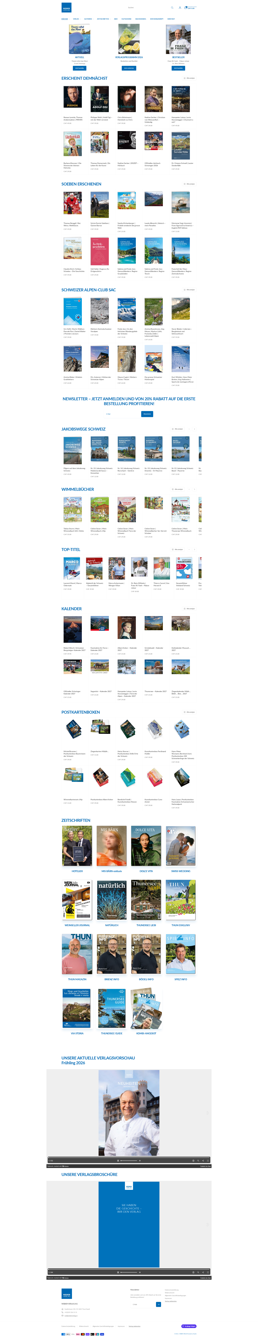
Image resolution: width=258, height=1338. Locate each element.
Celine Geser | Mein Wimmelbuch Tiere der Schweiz (127, 530)
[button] (190, 7)
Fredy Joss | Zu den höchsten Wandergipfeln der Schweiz (127, 331)
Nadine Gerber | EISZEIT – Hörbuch (128, 164)
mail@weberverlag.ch (71, 1315)
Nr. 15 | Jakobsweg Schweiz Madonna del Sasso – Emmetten (101, 470)
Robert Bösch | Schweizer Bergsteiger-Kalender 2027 (74, 649)
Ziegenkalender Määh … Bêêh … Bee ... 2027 (181, 692)
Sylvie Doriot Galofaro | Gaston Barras (100, 224)
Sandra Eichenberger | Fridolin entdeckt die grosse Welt (129, 225)
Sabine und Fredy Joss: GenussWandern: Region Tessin (154, 271)
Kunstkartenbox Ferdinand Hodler (155, 752)
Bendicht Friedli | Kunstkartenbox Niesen (127, 800)
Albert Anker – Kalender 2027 (127, 649)
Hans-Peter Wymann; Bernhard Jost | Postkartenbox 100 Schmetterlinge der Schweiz (183, 754)
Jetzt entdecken (129, 68)
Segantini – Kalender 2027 (101, 691)
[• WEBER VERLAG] (66, 1298)
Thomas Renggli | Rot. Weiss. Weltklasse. (72, 224)
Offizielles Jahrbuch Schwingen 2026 (152, 164)
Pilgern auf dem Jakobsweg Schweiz (74, 469)
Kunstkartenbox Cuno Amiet (153, 800)
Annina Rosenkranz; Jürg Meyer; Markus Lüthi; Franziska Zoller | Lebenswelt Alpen (154, 332)
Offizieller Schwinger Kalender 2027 (72, 692)
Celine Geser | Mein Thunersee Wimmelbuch (181, 529)
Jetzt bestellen (79, 68)
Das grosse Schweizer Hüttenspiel (153, 378)
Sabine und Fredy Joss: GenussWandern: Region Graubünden (127, 271)
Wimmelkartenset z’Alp (73, 799)
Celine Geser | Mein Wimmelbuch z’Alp (98, 529)
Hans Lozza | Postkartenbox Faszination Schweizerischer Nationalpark (183, 801)
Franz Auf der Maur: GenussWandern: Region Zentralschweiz (181, 271)
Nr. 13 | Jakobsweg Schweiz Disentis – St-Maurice (155, 469)
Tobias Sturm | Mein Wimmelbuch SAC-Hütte (74, 529)
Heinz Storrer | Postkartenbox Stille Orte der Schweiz (128, 753)
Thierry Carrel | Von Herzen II (161, 584)
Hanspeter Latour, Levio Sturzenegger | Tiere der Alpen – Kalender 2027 (127, 693)
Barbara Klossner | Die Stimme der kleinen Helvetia (72, 165)
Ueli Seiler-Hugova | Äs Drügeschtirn (100, 270)
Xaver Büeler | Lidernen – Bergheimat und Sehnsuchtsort (182, 331)
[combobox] (150, 7)
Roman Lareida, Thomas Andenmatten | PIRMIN (73, 118)
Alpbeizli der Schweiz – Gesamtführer (94, 584)
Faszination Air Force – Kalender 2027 (100, 649)
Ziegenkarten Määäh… (100, 751)
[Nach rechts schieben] (194, 429)
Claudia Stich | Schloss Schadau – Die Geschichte (74, 270)
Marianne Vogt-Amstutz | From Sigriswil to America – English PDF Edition (183, 225)
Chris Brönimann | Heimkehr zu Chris (125, 118)
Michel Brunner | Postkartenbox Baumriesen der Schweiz (74, 753)
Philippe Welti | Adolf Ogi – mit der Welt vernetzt (101, 118)
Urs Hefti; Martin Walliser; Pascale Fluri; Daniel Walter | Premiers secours (75, 331)
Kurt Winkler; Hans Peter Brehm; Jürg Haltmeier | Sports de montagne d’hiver (183, 379)
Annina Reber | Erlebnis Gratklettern (73, 378)
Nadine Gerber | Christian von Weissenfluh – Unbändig (155, 119)
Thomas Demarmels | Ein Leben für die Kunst (100, 164)
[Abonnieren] (158, 1304)
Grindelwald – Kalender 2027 (154, 649)
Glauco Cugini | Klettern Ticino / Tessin (127, 378)
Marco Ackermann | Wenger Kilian (116, 584)
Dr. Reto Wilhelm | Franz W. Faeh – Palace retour (140, 585)
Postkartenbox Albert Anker (102, 799)
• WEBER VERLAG (183, 1333)
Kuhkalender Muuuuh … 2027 (181, 649)
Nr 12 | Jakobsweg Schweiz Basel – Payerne (182, 469)
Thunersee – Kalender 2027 (156, 691)
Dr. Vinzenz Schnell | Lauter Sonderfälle (182, 164)
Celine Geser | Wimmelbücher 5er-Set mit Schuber (156, 530)
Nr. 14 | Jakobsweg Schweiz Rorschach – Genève (128, 469)
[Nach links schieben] (189, 429)
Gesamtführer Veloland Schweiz (183, 584)
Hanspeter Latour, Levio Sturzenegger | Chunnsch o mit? (182, 119)
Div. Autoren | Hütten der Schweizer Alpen (101, 378)
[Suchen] (172, 8)
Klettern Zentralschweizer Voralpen (101, 330)
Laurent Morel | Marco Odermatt (73, 584)
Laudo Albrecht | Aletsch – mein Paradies (155, 224)
